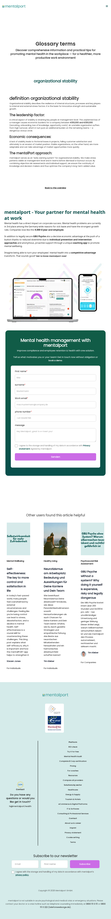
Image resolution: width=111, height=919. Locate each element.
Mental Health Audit (73, 756)
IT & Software (73, 809)
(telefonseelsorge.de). (59, 907)
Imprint (73, 828)
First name (21, 371)
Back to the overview (55, 187)
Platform (73, 742)
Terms (73, 842)
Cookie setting (72, 837)
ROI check (72, 747)
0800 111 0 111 (92, 903)
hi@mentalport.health (20, 806)
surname (20, 384)
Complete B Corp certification (72, 761)
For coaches (72, 770)
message (20, 425)
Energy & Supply (73, 794)
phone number (23, 411)
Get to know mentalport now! (51, 256)
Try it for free (73, 751)
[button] (107, 6)
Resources (73, 775)
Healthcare (73, 789)
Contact (73, 818)
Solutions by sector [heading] (73, 785)
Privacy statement (73, 832)
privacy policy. (22, 875)
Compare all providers (73, 780)
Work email (21, 398)
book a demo (55, 360)
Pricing (73, 766)
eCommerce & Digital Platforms (72, 804)
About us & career (73, 823)
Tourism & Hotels (73, 799)
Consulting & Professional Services (73, 813)
